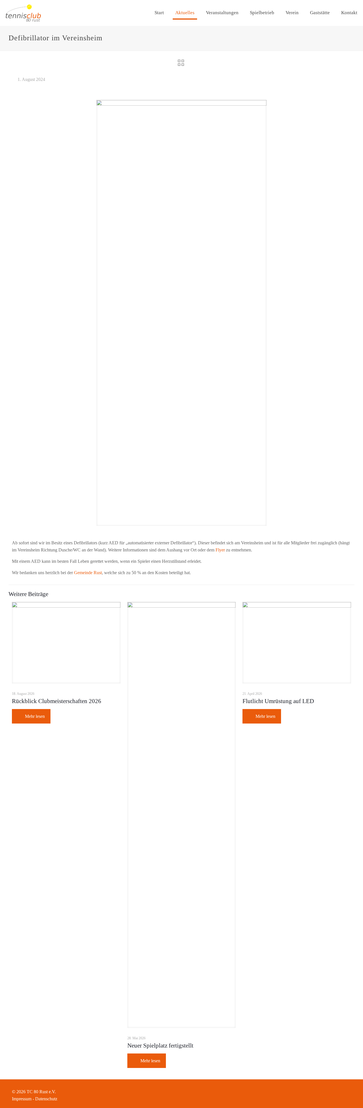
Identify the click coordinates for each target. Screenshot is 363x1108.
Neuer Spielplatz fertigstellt (160, 1045)
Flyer (220, 549)
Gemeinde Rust (88, 572)
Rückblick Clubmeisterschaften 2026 (56, 701)
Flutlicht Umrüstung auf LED (278, 701)
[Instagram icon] (343, 1092)
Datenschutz (46, 1098)
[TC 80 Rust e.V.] (23, 13)
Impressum (21, 1098)
